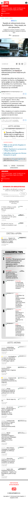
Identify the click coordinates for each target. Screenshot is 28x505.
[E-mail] (22, 64)
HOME (2, 18)
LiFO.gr (13, 159)
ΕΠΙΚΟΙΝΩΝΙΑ (14, 484)
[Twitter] (26, 55)
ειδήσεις (16, 160)
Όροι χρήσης (6, 496)
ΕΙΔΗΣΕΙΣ (6, 18)
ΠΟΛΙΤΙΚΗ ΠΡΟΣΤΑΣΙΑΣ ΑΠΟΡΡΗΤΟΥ (17, 196)
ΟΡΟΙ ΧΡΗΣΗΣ (6, 196)
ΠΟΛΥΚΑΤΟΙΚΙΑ (20, 165)
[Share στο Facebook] (23, 94)
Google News (20, 159)
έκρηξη (17, 70)
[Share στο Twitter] (26, 94)
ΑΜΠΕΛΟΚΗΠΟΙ (14, 167)
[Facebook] (24, 55)
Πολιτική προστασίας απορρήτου (17, 496)
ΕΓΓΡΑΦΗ (23, 193)
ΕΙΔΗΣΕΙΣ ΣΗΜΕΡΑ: (8, 142)
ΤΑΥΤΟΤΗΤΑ (14, 483)
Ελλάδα (11, 18)
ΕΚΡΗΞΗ (13, 165)
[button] (1, 15)
